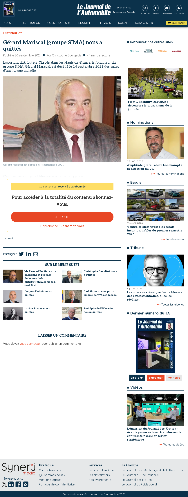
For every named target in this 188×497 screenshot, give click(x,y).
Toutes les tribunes (172, 304)
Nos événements (99, 480)
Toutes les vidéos (173, 444)
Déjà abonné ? (62, 226)
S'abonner (156, 377)
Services (105, 23)
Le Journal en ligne (101, 470)
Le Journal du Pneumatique (140, 475)
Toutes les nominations (170, 173)
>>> (153, 173)
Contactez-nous (50, 470)
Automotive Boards (124, 12)
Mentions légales (50, 480)
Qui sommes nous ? (52, 475)
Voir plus (174, 377)
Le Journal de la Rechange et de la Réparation (153, 470)
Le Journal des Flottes (137, 480)
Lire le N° (137, 377)
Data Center (144, 23)
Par (64, 55)
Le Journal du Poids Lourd (139, 484)
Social (123, 23)
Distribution (31, 23)
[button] (176, 23)
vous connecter (30, 343)
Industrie (84, 23)
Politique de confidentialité (57, 484)
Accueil (9, 23)
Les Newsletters (99, 475)
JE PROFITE (62, 217)
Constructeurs (58, 23)
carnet (9, 238)
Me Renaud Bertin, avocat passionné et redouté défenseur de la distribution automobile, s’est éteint (41, 278)
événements (124, 7)
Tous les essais (175, 239)
